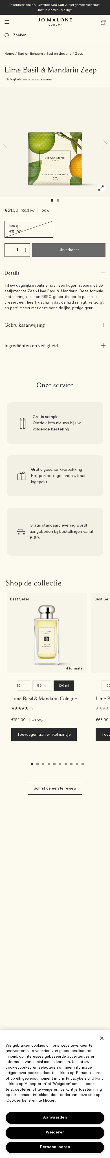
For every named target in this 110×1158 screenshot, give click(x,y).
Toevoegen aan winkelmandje (44, 734)
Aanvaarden (55, 1117)
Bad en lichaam (30, 53)
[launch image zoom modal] (100, 188)
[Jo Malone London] (55, 22)
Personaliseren (55, 1147)
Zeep (79, 53)
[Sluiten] (102, 1038)
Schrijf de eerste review (55, 788)
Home (9, 53)
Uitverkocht (69, 250)
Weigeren (55, 1132)
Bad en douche (59, 53)
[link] (55, 423)
